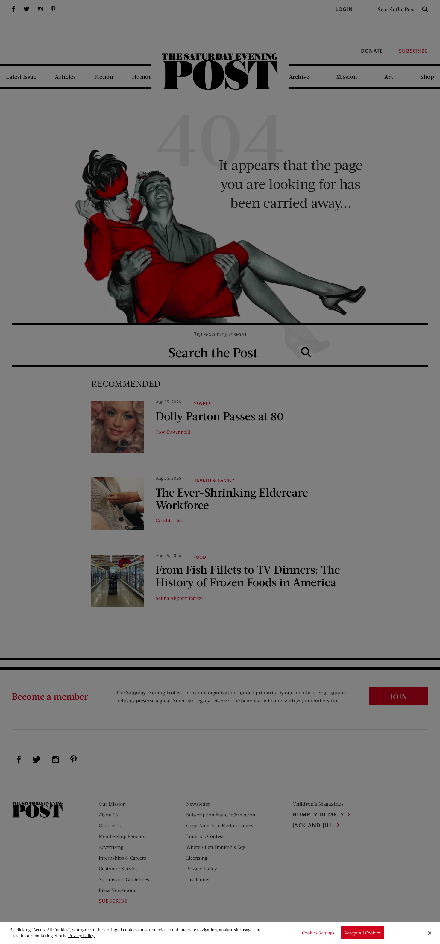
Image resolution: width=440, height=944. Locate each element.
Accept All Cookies (362, 932)
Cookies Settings (318, 932)
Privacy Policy (81, 935)
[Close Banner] (430, 933)
